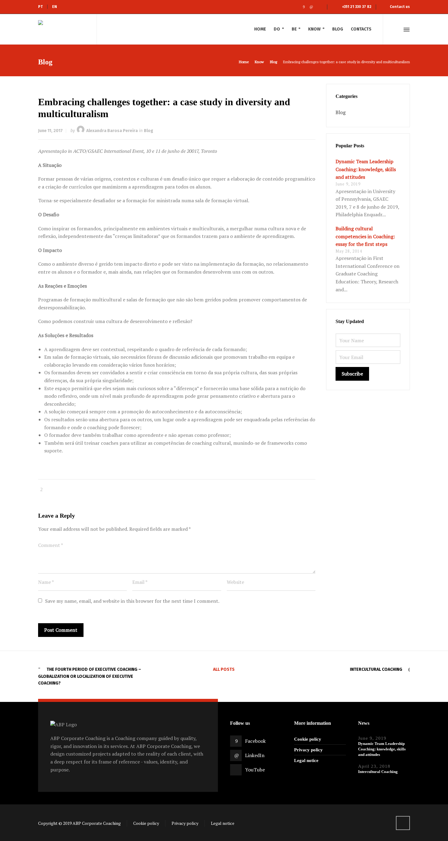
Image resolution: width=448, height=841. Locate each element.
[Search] (395, 29)
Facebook (255, 741)
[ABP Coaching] (63, 29)
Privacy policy (308, 749)
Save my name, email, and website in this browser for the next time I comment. (132, 601)
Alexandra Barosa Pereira (112, 130)
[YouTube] (319, 7)
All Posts (224, 669)
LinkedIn (255, 755)
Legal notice (306, 760)
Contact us (400, 7)
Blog (148, 130)
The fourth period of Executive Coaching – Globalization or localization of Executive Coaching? (89, 676)
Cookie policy (307, 739)
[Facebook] (303, 7)
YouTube (255, 769)
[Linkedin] (311, 7)
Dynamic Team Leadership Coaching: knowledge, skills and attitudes (366, 169)
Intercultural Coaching (376, 669)
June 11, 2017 (50, 130)
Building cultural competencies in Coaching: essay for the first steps (365, 236)
